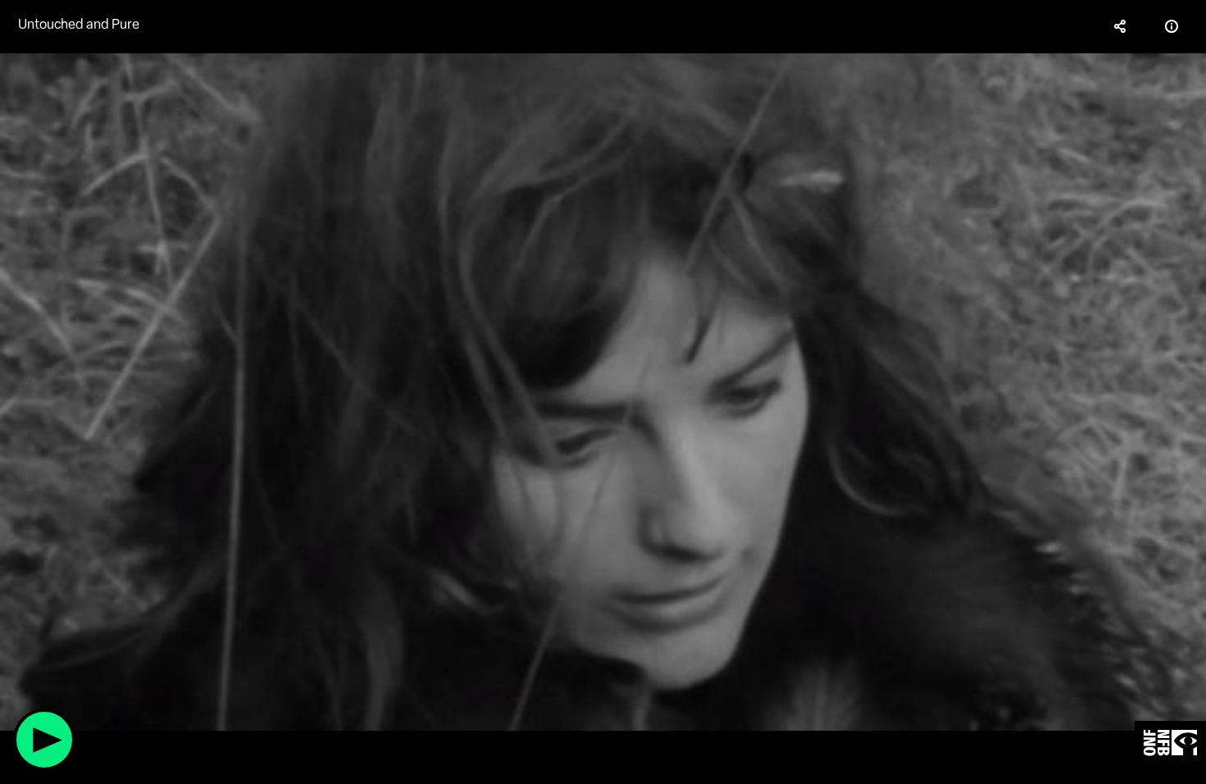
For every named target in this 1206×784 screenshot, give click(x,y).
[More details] (1171, 26)
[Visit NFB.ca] (1170, 743)
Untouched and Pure (78, 24)
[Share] (1120, 26)
